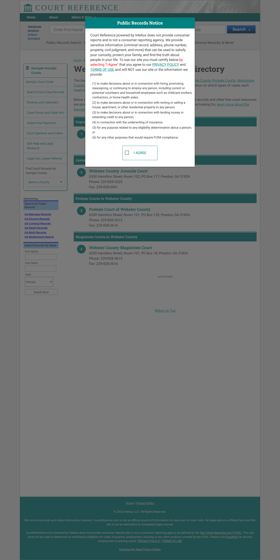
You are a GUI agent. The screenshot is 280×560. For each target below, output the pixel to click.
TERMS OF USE (102, 69)
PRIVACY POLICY (165, 64)
